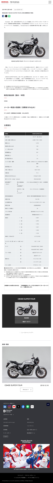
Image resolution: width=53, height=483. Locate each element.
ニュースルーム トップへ (27, 332)
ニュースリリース (18, 9)
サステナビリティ (30, 422)
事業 (28, 419)
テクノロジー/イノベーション (9, 422)
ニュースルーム (30, 425)
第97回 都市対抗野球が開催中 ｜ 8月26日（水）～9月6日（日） (26, 469)
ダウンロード (26, 389)
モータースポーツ (7, 433)
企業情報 (5, 419)
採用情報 (5, 429)
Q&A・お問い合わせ (31, 429)
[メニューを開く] (50, 2)
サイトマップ (20, 475)
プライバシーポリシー (29, 475)
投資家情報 (5, 425)
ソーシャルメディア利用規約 (20, 477)
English (5, 436)
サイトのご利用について (33, 477)
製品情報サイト (30, 433)
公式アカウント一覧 (7, 414)
